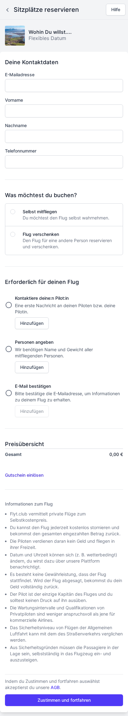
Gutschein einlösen (24, 475)
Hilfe (115, 9)
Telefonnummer (20, 150)
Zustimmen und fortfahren (64, 700)
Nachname (16, 125)
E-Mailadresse (19, 74)
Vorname (14, 100)
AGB (55, 687)
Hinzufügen (31, 323)
